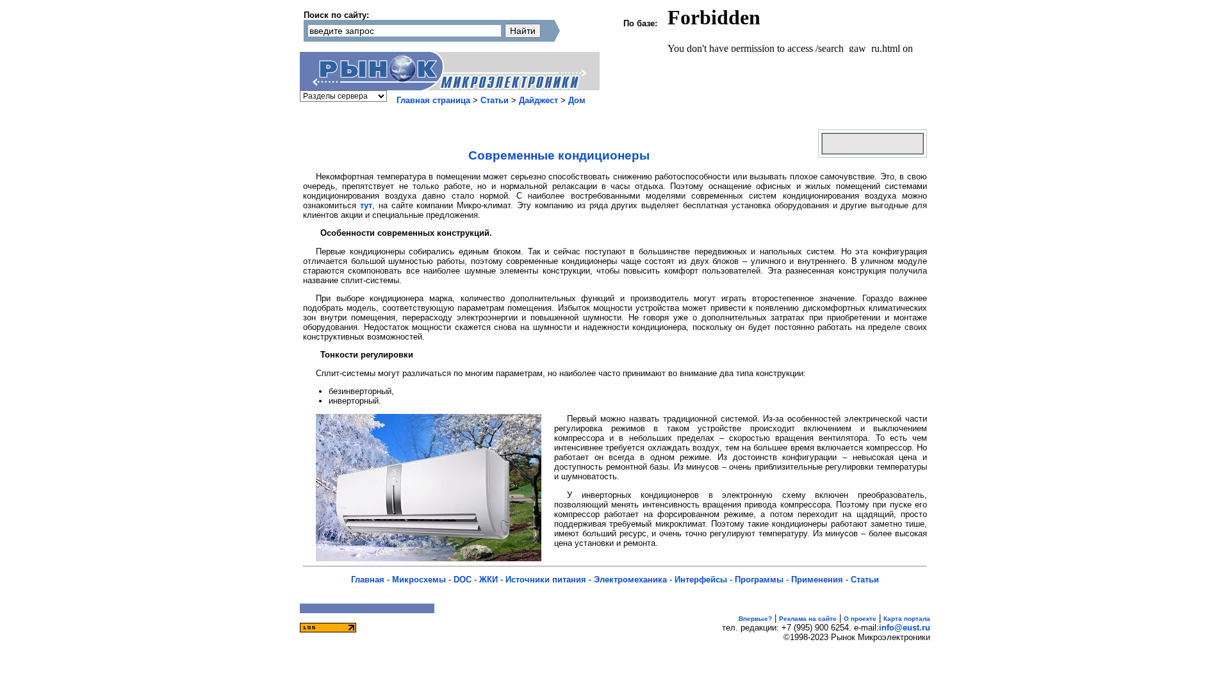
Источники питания (545, 579)
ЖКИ (488, 579)
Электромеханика (630, 579)
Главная (367, 579)
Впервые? (755, 618)
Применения (817, 579)
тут (366, 205)
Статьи (494, 100)
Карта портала (906, 618)
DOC (463, 579)
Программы (759, 579)
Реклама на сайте (808, 618)
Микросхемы (419, 579)
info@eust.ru (904, 627)
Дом (577, 100)
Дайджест (538, 100)
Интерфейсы (701, 579)
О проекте (860, 618)
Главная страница (433, 100)
